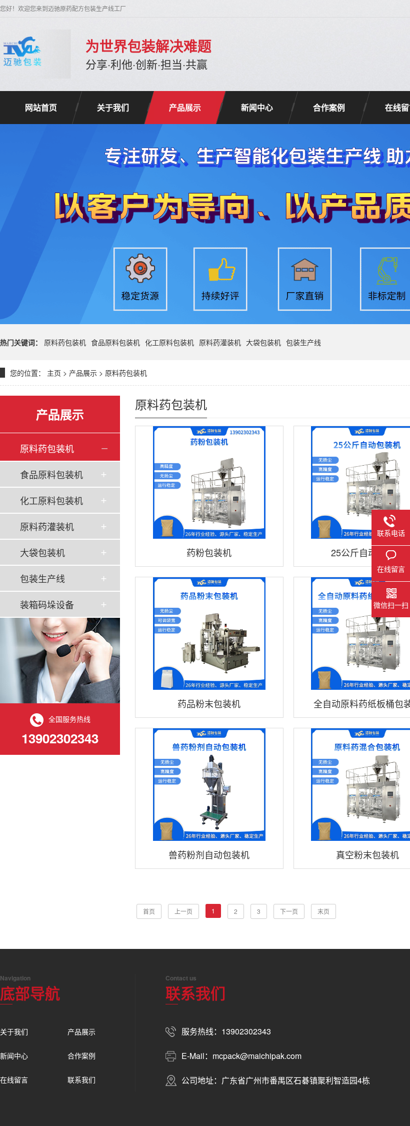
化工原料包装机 (169, 342)
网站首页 (41, 107)
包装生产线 (303, 342)
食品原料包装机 (115, 342)
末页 (324, 911)
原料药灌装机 (220, 342)
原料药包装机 (65, 342)
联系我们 (82, 1079)
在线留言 (14, 1079)
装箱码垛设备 (47, 604)
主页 (54, 373)
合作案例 (329, 107)
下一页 (289, 911)
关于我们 (113, 107)
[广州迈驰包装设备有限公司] (22, 54)
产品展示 (185, 107)
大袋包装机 (263, 342)
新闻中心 (257, 107)
